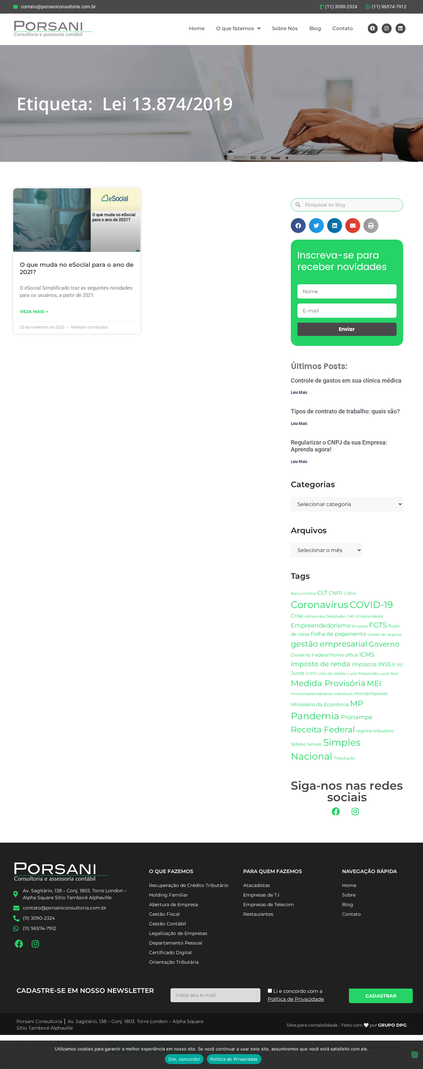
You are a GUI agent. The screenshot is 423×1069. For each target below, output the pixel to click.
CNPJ (335, 593)
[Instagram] (387, 28)
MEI (374, 683)
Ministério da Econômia (320, 705)
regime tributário (375, 730)
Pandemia (315, 715)
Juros (297, 673)
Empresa (360, 626)
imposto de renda (320, 664)
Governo (384, 644)
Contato (342, 28)
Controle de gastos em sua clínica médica (346, 380)
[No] (414, 1054)
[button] (298, 225)
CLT (322, 592)
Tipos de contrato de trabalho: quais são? (345, 411)
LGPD (310, 674)
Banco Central (303, 593)
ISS (400, 664)
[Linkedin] (400, 28)
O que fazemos (235, 28)
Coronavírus (319, 604)
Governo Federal (310, 655)
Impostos (364, 664)
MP (356, 703)
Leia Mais (299, 392)
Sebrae (298, 744)
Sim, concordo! (184, 1059)
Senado (314, 744)
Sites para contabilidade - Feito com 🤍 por (346, 1025)
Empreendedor (369, 616)
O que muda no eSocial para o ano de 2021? (77, 268)
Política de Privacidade (234, 1059)
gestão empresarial (329, 644)
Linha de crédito (331, 674)
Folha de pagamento (338, 634)
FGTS (378, 625)
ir (394, 664)
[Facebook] (373, 28)
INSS (384, 664)
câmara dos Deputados (324, 616)
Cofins (350, 593)
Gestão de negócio (384, 634)
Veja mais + (34, 311)
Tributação (344, 758)
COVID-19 (371, 604)
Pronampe (356, 717)
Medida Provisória (328, 683)
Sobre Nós (285, 28)
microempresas (371, 693)
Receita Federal (323, 729)
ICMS (366, 654)
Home (197, 28)
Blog (315, 28)
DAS (351, 616)
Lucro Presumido (362, 674)
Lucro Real (388, 674)
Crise (297, 616)
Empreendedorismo (321, 625)
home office (344, 655)
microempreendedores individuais (322, 693)
